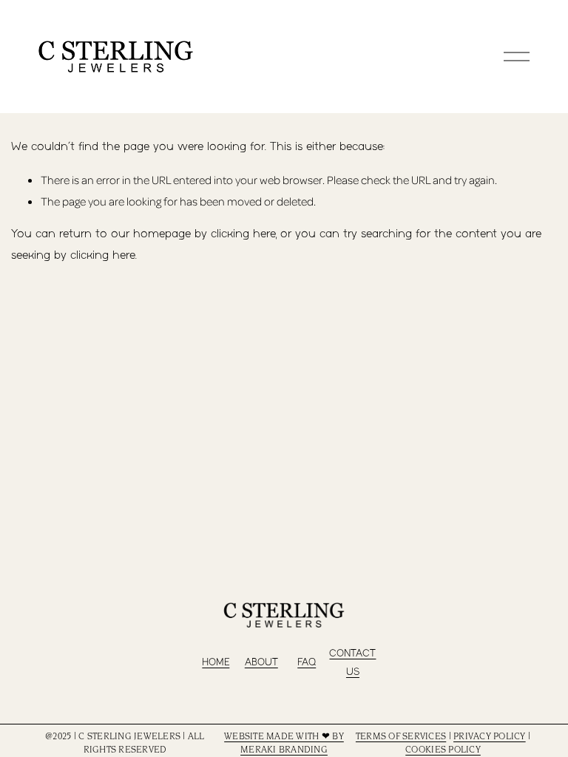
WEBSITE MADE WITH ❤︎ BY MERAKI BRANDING (284, 744)
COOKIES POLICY (443, 750)
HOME (215, 662)
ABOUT (261, 662)
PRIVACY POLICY (489, 737)
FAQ (306, 662)
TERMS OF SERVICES (401, 737)
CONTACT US (352, 663)
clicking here (243, 234)
